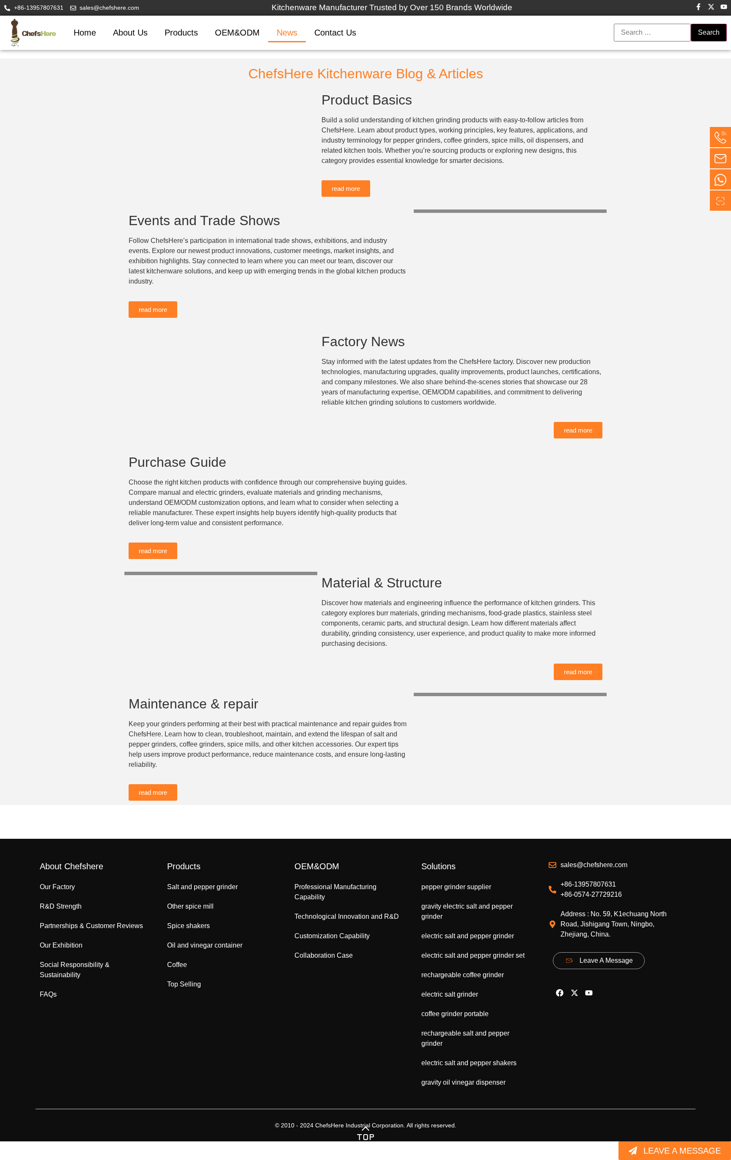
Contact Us (335, 32)
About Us (130, 32)
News (287, 32)
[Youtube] (589, 993)
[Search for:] (652, 32)
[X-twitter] (574, 993)
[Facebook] (559, 993)
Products (181, 32)
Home (85, 32)
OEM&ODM (237, 32)
